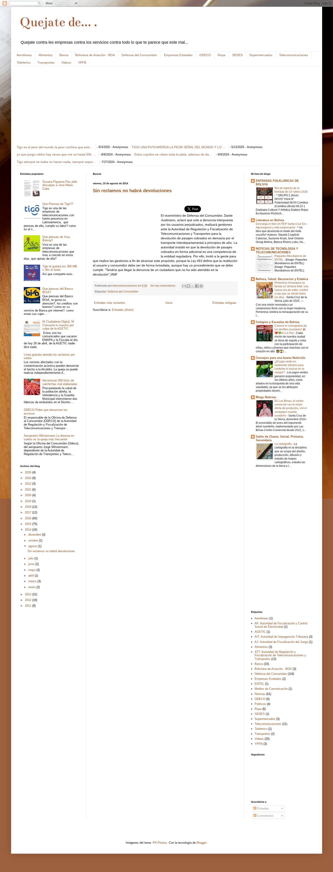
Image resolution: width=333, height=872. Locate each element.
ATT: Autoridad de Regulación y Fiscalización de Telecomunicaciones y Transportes (280, 655)
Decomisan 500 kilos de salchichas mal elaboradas (59, 382)
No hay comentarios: (163, 285)
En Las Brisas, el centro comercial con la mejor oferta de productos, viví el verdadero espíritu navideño (291, 408)
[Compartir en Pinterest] (201, 286)
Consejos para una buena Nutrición (280, 357)
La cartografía (283, 444)
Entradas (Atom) (122, 309)
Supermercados (260, 55)
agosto (33, 546)
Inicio (168, 302)
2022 (28, 483)
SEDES (237, 55)
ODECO (205, 55)
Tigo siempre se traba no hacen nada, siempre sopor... (56, 162)
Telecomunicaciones (293, 55)
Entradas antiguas (224, 302)
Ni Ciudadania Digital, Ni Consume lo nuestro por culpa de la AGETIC (58, 325)
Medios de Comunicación (271, 688)
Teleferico (24, 62)
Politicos (260, 704)
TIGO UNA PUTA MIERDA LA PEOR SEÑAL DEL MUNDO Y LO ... (178, 147)
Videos (66, 62)
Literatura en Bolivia (270, 220)
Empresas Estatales (178, 55)
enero (32, 587)
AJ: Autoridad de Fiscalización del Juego (281, 642)
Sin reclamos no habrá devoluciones (132, 190)
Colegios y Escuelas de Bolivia (277, 322)
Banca (63, 55)
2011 (28, 605)
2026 (28, 472)
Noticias (260, 694)
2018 (28, 506)
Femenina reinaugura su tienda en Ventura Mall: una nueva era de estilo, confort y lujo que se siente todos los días (291, 290)
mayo (32, 570)
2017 (28, 512)
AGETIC (260, 631)
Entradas (262, 808)
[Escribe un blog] (188, 286)
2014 (28, 529)
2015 (28, 524)
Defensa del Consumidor (139, 55)
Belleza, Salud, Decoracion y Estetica (282, 279)
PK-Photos (160, 842)
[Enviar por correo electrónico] (184, 286)
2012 (28, 600)
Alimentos (46, 55)
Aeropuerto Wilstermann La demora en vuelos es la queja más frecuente (49, 437)
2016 (28, 518)
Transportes (46, 62)
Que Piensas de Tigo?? (57, 204)
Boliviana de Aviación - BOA (95, 55)
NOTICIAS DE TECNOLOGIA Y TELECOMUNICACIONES (277, 250)
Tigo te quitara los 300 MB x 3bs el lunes (59, 268)
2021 (28, 489)
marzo (32, 581)
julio (31, 558)
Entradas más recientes (109, 302)
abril (31, 575)
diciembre (35, 534)
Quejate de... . (58, 22)
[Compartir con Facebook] (197, 286)
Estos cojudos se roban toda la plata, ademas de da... (173, 154)
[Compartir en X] (192, 286)
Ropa (221, 55)
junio (31, 564)
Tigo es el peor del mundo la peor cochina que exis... (54, 147)
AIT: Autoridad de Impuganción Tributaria (281, 636)
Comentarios (265, 815)
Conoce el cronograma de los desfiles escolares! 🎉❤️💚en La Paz (291, 329)
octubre (33, 540)
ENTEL (259, 683)
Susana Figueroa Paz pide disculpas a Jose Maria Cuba (59, 185)
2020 (28, 495)
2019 (28, 501)
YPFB (82, 62)
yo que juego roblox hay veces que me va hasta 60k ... (56, 154)
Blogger (201, 842)
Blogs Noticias (266, 397)
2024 (28, 478)
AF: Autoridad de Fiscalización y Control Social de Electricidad (281, 625)
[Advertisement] (156, 105)
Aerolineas (24, 55)
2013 (28, 594)
